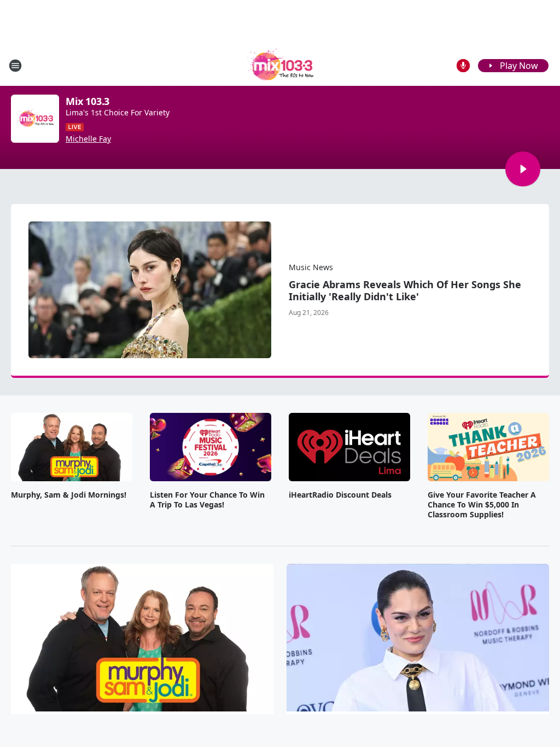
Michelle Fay (88, 139)
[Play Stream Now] (522, 168)
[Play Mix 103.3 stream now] (35, 118)
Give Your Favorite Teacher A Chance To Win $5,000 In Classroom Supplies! (482, 505)
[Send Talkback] (463, 65)
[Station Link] (280, 65)
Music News (311, 267)
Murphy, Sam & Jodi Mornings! (68, 495)
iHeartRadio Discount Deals (340, 495)
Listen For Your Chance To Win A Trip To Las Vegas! (207, 500)
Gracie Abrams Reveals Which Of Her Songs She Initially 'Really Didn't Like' (405, 290)
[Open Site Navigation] (15, 65)
